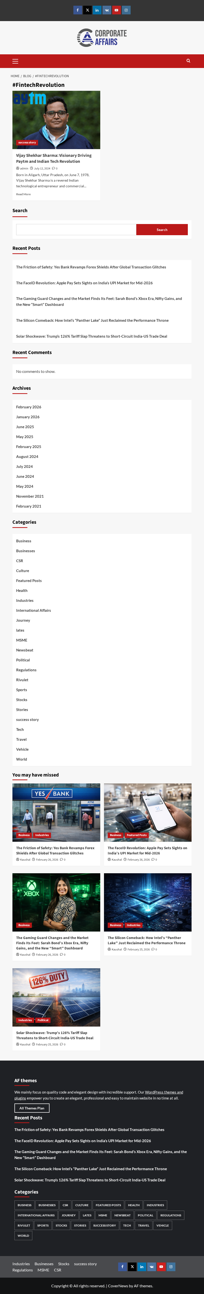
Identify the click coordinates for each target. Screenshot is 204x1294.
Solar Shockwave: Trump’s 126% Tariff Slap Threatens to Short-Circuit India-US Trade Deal (91, 336)
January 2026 (28, 417)
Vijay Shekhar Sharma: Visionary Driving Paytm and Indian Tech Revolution (54, 158)
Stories (22, 709)
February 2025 (28, 446)
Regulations (26, 670)
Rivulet (22, 680)
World (21, 759)
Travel (21, 739)
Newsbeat (24, 650)
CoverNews (118, 1285)
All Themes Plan (31, 1108)
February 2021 (28, 506)
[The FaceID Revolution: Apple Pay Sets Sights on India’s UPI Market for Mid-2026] (148, 812)
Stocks (21, 699)
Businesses (25, 551)
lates (20, 630)
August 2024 (27, 456)
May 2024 (24, 486)
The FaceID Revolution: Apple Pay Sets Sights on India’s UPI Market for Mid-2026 (84, 283)
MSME (21, 640)
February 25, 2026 (139, 949)
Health (22, 590)
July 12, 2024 (42, 168)
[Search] (188, 61)
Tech (20, 729)
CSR (19, 560)
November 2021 (30, 496)
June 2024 (25, 476)
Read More (23, 194)
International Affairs (33, 610)
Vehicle (22, 749)
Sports (21, 689)
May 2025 (24, 436)
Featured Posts (29, 580)
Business (23, 541)
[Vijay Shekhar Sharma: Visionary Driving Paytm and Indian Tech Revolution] (56, 120)
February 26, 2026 (47, 860)
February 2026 (28, 407)
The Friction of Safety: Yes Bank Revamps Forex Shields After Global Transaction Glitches (91, 267)
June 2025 (25, 426)
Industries (25, 600)
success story (27, 142)
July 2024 (24, 466)
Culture (22, 570)
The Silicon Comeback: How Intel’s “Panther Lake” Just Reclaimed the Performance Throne (92, 320)
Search (19, 210)
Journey (23, 620)
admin (24, 168)
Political (23, 660)
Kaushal (25, 860)
